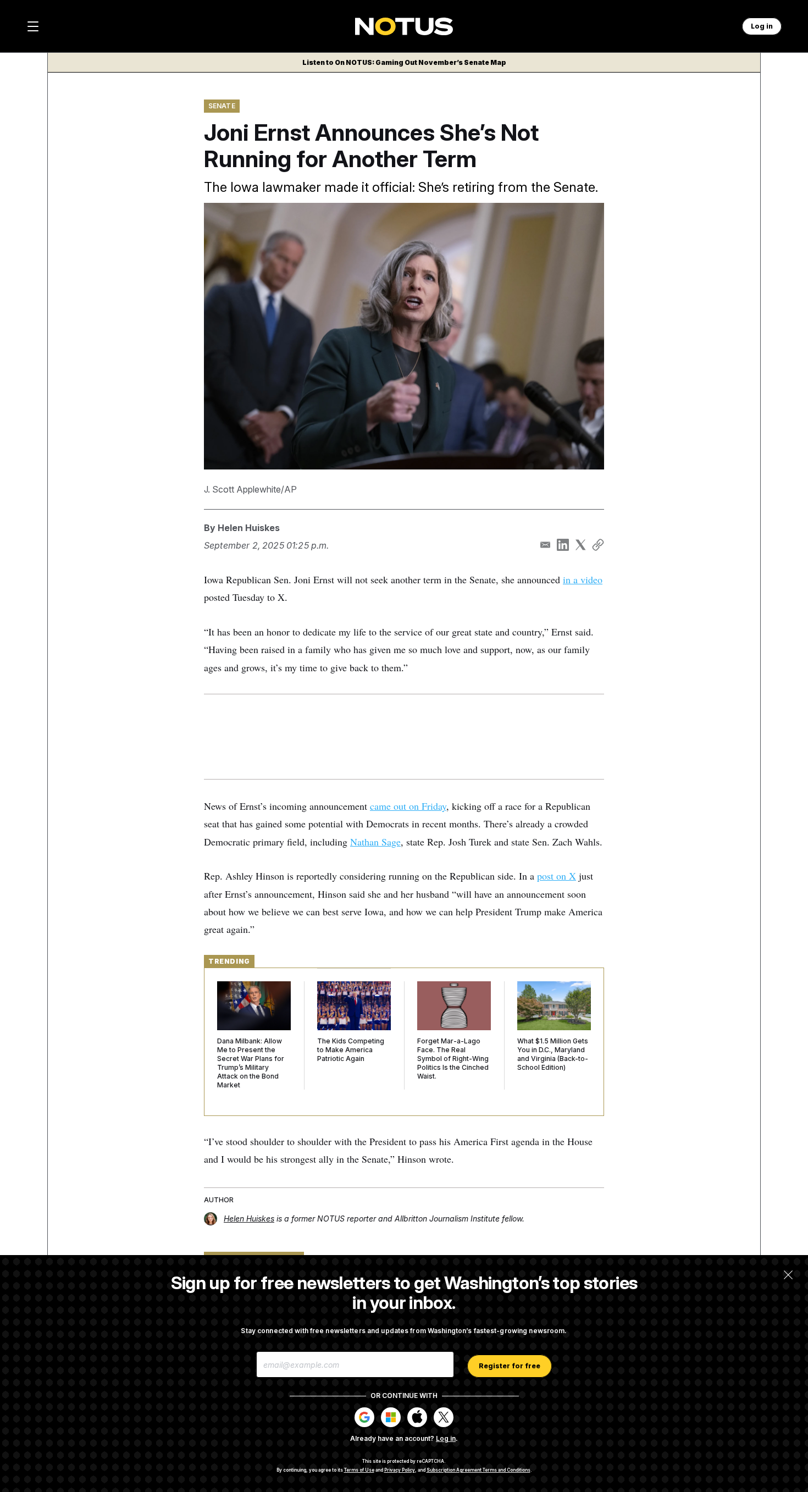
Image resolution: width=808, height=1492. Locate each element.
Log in (446, 1438)
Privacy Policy (399, 1470)
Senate (221, 106)
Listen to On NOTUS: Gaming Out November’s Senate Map (404, 62)
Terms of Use (359, 1470)
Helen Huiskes (249, 527)
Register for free (509, 1366)
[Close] (788, 1274)
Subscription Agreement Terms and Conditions (478, 1470)
